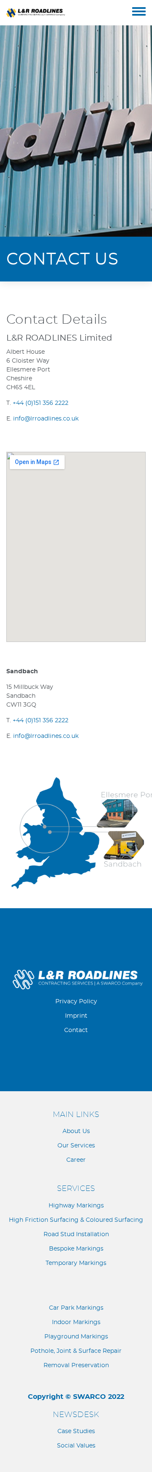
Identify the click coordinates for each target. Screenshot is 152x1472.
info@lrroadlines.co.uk (46, 419)
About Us (76, 1131)
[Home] (69, 12)
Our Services (76, 1146)
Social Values (76, 1446)
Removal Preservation (76, 1365)
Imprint (76, 1016)
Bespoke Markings (76, 1249)
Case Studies (76, 1431)
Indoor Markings (76, 1322)
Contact (76, 1030)
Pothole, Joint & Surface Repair (76, 1351)
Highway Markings (76, 1206)
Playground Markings (76, 1337)
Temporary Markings (76, 1263)
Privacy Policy (76, 1002)
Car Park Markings (76, 1308)
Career (76, 1160)
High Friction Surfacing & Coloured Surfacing (76, 1220)
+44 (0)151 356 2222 (40, 403)
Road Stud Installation (76, 1234)
